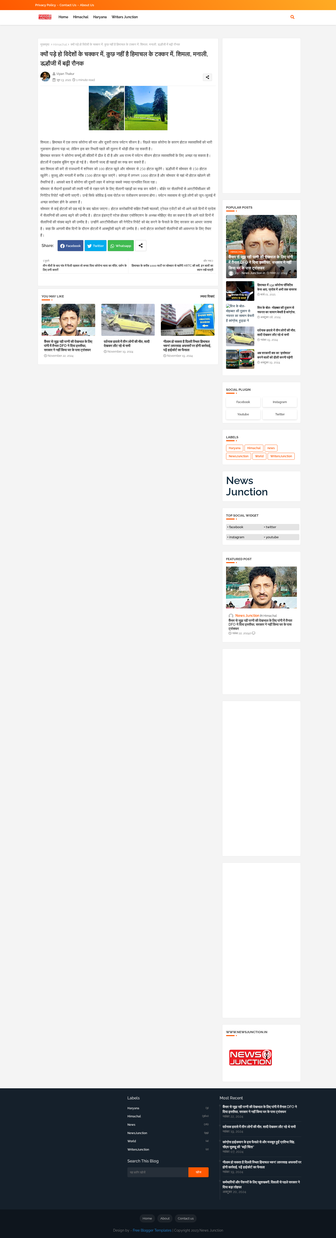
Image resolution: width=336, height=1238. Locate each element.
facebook (236, 527)
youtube (272, 537)
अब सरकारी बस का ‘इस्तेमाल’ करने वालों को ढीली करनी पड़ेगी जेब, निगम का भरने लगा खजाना (275, 357)
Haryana (100, 17)
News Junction (247, 486)
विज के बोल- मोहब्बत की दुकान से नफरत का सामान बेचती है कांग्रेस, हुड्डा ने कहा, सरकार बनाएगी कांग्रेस (276, 314)
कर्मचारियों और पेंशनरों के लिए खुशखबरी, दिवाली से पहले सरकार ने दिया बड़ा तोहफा (261, 1184)
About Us (87, 5)
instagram (236, 537)
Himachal (80, 17)
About (164, 1218)
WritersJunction (281, 456)
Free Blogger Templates (152, 1230)
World (259, 456)
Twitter (98, 246)
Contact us (68, 5)
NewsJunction (238, 456)
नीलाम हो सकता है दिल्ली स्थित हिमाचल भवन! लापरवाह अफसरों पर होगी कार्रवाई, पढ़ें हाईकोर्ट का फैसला (187, 346)
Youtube (243, 414)
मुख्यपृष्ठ (44, 44)
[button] (292, 17)
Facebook (73, 246)
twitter (271, 527)
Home (63, 17)
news (271, 448)
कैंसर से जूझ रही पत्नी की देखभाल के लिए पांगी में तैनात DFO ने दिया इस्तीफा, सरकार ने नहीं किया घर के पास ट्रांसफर (68, 346)
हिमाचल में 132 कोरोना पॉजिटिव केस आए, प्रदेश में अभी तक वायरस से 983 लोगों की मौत (277, 289)
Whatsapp (123, 246)
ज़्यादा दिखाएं (207, 296)
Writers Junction (125, 17)
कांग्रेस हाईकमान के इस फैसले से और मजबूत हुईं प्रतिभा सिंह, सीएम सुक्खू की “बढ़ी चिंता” (259, 1144)
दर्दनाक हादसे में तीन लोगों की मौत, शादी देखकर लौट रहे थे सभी (127, 344)
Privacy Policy (45, 5)
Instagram (280, 402)
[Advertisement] (130, 405)
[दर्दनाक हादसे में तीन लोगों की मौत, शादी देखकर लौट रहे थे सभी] (240, 336)
